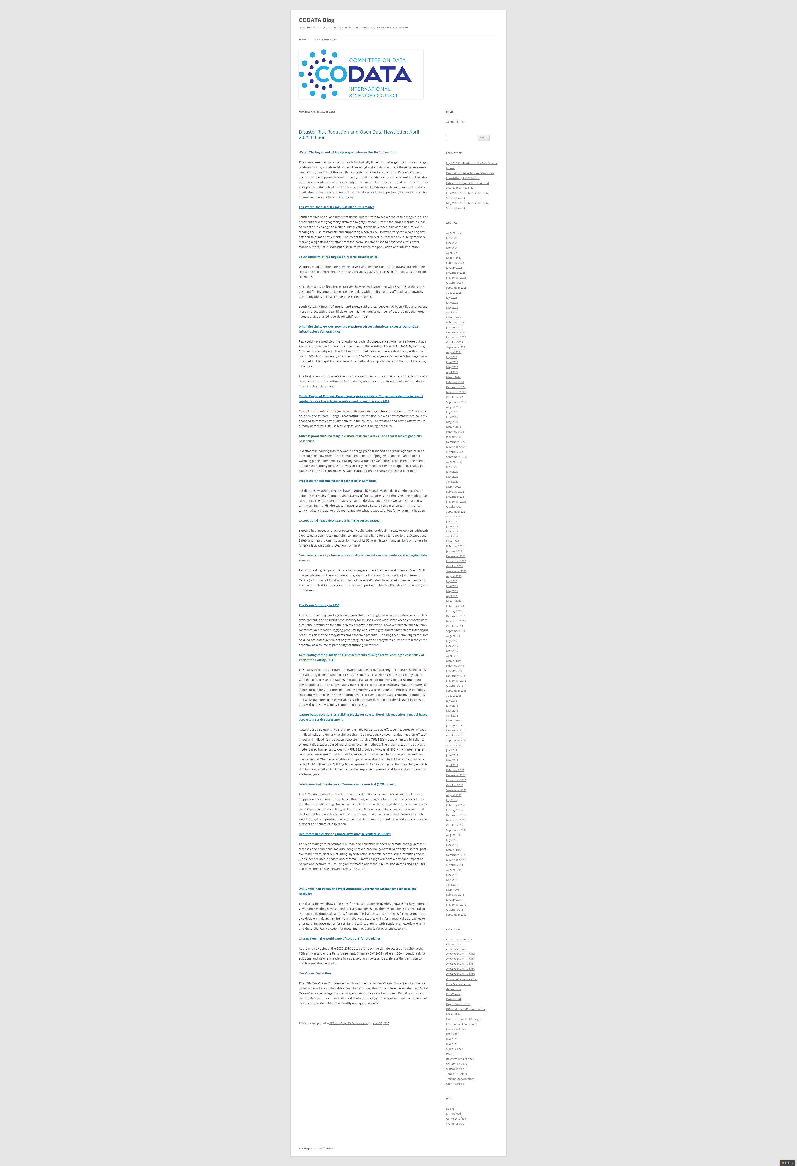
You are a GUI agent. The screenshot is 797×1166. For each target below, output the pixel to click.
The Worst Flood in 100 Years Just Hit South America (336, 207)
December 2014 (455, 855)
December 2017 (455, 730)
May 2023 (452, 422)
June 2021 (452, 526)
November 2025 (456, 277)
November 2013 (456, 904)
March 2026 (453, 258)
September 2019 (456, 631)
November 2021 (456, 501)
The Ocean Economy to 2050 (319, 605)
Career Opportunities (459, 939)
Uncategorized (455, 1084)
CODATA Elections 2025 (460, 974)
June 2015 (452, 845)
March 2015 (453, 850)
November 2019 (456, 621)
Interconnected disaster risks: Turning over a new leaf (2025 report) (347, 784)
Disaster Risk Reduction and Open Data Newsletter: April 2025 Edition (359, 134)
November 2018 (456, 681)
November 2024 (456, 337)
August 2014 (453, 870)
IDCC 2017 (452, 1034)
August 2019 (453, 636)
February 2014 (455, 894)
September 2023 (456, 402)
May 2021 (452, 531)
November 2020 (456, 561)
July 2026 (451, 238)
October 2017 (454, 735)
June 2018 (452, 705)
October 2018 (454, 685)
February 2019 (455, 666)
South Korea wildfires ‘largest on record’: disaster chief (338, 257)
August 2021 (453, 516)
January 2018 (454, 725)
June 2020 (452, 586)
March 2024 (453, 377)
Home (302, 39)
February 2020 (455, 606)
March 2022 (453, 486)
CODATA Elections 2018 (460, 959)
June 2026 (452, 243)
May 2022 (452, 477)
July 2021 (451, 521)
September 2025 (456, 287)
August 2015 (453, 835)
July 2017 (451, 750)
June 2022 (452, 472)
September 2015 (456, 830)
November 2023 (456, 392)
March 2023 (453, 427)
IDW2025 (451, 1044)
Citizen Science (455, 944)
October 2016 (454, 785)
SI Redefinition (455, 1069)
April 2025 (452, 312)
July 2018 (451, 700)
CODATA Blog (316, 20)
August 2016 (453, 795)
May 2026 (452, 248)
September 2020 (456, 571)
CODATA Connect (457, 949)
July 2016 (451, 800)
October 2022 (454, 452)
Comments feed (456, 1118)
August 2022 (453, 462)
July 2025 (451, 297)
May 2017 (452, 760)
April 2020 (452, 596)
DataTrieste (453, 994)
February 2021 (455, 546)
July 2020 (451, 581)
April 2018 (452, 715)
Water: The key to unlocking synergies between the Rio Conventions (348, 152)
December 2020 (455, 556)
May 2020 (452, 591)
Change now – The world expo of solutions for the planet (339, 938)
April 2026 (452, 253)
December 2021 (455, 496)
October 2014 (454, 865)
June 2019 (452, 646)
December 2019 (455, 616)
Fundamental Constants (461, 1024)
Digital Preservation (458, 1004)
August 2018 (453, 695)
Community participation (461, 979)
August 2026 (453, 233)
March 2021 (453, 541)
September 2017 (456, 740)
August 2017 (453, 745)
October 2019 (454, 626)
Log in (450, 1108)
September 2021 (456, 511)
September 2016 (456, 790)
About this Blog (325, 39)
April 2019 (452, 656)
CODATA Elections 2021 (460, 964)
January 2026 (454, 268)
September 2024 (456, 347)
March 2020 (453, 601)
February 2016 (455, 805)
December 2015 (455, 815)
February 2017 (455, 770)
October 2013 (454, 909)
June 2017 (452, 755)
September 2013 (456, 914)
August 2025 (453, 292)
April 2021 (452, 536)
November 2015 (456, 820)
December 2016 (455, 775)
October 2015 (454, 825)
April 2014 (452, 885)
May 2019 (452, 651)
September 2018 (456, 690)
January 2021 (454, 551)
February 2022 (455, 491)
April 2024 (452, 372)
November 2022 (456, 447)
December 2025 (455, 272)
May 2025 (452, 307)
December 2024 (455, 332)
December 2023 (455, 387)
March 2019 (453, 661)
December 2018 (455, 676)
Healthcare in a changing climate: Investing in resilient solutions (345, 834)
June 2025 (452, 302)
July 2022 (451, 467)
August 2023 (453, 407)
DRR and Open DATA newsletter (348, 1023)
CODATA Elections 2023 (460, 969)
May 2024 (452, 367)
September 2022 (456, 457)
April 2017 (452, 765)
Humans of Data (456, 1029)
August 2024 (453, 352)
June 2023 (452, 417)
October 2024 (454, 342)
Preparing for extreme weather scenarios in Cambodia (337, 481)
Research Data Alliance (460, 1059)
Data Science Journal (458, 984)
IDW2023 (451, 1039)
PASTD (450, 1054)
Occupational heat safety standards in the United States (339, 520)
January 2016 (454, 810)
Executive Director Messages (463, 1019)
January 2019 (454, 671)
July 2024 (451, 357)
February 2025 (455, 322)
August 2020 (453, 576)
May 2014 (452, 880)
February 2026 (455, 263)
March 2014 (453, 890)
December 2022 (455, 442)
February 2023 (455, 432)
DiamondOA (453, 999)
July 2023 (451, 412)
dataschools (453, 989)
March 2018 (453, 720)
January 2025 (454, 327)
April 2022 (452, 481)
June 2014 (452, 875)
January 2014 (454, 899)
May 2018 (452, 710)
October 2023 (454, 397)
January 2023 (454, 437)
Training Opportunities (460, 1079)
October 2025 (454, 282)
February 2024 (455, 382)
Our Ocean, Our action (315, 973)
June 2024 (452, 362)
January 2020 (454, 611)
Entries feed (453, 1113)
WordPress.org (455, 1123)
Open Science (454, 1049)
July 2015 (451, 840)
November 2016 (456, 780)
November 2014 (456, 860)
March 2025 (453, 317)
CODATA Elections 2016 (460, 954)
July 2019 (451, 641)
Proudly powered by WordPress (317, 1148)
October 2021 (454, 506)
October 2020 (454, 566)
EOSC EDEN (453, 1014)
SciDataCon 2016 (456, 1064)
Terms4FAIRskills (456, 1074)
